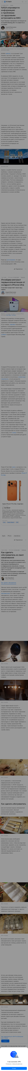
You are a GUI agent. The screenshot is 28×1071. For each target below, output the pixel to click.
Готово (14, 1068)
